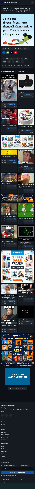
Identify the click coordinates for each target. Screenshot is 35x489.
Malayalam (4, 451)
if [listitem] (14, 58)
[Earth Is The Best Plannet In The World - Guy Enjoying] (26, 157)
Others (3, 459)
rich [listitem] (22, 61)
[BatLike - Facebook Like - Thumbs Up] (26, 82)
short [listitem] (9, 61)
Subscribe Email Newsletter (17, 472)
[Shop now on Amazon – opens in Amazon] (17, 266)
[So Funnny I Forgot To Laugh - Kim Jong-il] (9, 315)
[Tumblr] (10, 415)
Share (26, 48)
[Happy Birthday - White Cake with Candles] (26, 117)
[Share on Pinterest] (15, 52)
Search (3, 427)
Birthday (3, 432)
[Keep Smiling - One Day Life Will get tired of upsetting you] (9, 152)
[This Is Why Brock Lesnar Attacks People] (26, 289)
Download (18, 48)
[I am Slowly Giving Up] (26, 312)
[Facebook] (2, 415)
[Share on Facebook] (4, 52)
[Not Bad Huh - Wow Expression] (9, 209)
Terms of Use (5, 439)
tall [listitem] (13, 61)
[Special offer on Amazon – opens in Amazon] (17, 142)
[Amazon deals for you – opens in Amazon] (17, 198)
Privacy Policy (5, 437)
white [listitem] (4, 61)
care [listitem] (11, 58)
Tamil (2, 453)
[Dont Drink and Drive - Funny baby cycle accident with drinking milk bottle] (9, 232)
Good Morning (5, 434)
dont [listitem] (7, 58)
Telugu (3, 456)
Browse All (4, 424)
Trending (3, 421)
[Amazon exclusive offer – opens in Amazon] (17, 350)
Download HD (12, 104)
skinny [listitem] (17, 61)
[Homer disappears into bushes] (26, 210)
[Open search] (32, 2)
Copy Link (7, 48)
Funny (3, 429)
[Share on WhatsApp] (7, 52)
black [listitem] (26, 58)
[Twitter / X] (6, 415)
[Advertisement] (17, 486)
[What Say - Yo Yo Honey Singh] (9, 116)
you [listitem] (18, 58)
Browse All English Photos (18, 388)
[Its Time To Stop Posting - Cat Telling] (26, 179)
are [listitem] (22, 58)
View (5, 104)
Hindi (2, 448)
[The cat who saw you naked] (9, 87)
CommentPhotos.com (8, 405)
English (3, 446)
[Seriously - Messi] (9, 177)
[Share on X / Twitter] (11, 52)
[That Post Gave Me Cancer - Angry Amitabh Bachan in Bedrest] (9, 290)
